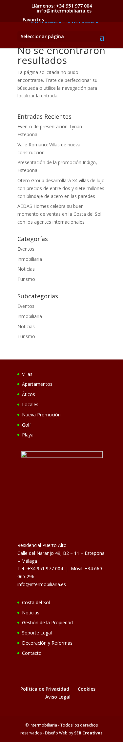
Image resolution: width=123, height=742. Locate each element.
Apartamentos (37, 384)
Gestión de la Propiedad (47, 622)
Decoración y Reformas (47, 643)
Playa (27, 435)
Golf (26, 425)
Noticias (26, 269)
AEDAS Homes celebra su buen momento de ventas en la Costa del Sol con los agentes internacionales (59, 214)
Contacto (32, 653)
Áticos (28, 394)
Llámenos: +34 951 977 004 (61, 6)
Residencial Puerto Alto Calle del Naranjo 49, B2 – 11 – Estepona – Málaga (61, 553)
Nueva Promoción (41, 414)
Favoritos (33, 19)
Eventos (25, 249)
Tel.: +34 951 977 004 (40, 568)
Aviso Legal (58, 697)
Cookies (86, 689)
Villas (27, 374)
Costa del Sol (36, 602)
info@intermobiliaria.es (41, 584)
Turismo (26, 279)
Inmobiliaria (29, 259)
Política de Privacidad (44, 689)
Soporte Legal (37, 633)
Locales (30, 404)
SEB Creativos (88, 733)
